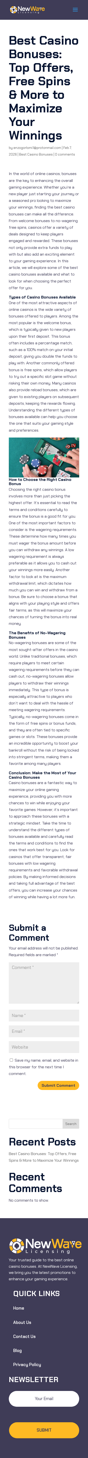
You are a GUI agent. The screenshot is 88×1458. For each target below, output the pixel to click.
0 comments (65, 154)
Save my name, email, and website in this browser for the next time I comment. (43, 1067)
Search (71, 1124)
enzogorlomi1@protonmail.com (37, 147)
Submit (44, 1430)
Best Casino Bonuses (36, 154)
